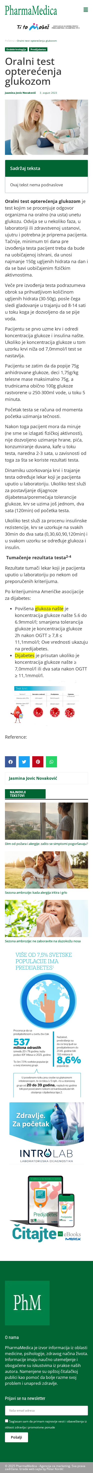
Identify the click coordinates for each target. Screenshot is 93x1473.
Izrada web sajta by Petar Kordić (41, 1469)
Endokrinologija (16, 49)
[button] (86, 9)
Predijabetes (38, 49)
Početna (10, 40)
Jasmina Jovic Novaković (33, 778)
